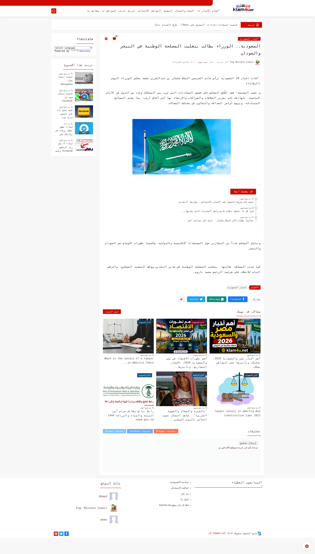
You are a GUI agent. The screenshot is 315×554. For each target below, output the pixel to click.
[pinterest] (56, 534)
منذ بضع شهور (245, 199)
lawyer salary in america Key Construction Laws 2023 (238, 413)
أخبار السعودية (249, 39)
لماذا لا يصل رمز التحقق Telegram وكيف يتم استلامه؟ (64, 147)
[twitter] (61, 534)
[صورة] (84, 78)
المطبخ (168, 10)
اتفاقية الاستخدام (180, 487)
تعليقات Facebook (139, 431)
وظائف (95, 10)
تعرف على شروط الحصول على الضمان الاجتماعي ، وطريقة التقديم (216, 202)
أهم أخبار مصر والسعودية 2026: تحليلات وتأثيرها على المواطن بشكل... (237, 362)
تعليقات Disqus (114, 431)
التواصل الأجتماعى (149, 10)
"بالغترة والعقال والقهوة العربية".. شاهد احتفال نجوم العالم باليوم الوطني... (185, 415)
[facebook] (66, 534)
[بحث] (53, 10)
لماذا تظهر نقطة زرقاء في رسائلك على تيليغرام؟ (64, 131)
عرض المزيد (111, 311)
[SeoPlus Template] (259, 533)
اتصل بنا (184, 499)
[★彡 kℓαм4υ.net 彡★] (243, 8)
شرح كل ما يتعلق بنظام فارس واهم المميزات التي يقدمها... (217, 211)
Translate (83, 50)
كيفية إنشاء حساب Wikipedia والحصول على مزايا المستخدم (65, 80)
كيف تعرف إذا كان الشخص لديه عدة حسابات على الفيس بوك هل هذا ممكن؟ (65, 114)
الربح (131, 10)
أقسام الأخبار (211, 10)
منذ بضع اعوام (145, 355)
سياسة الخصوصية (179, 482)
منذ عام (67, 124)
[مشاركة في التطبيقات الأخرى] (181, 299)
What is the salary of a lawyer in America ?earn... (129, 360)
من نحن (185, 493)
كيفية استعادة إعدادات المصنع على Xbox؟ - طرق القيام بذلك (196, 24)
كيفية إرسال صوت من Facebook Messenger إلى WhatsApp (64, 97)
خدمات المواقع (116, 10)
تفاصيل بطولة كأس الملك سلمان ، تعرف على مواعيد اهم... (219, 220)
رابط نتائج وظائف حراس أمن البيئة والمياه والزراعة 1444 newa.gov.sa (131, 415)
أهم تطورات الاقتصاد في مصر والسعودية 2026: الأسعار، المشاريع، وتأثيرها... (186, 362)
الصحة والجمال (184, 10)
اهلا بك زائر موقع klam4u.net (174, 505)
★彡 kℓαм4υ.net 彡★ (219, 533)
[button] (238, 299)
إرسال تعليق (248, 443)
